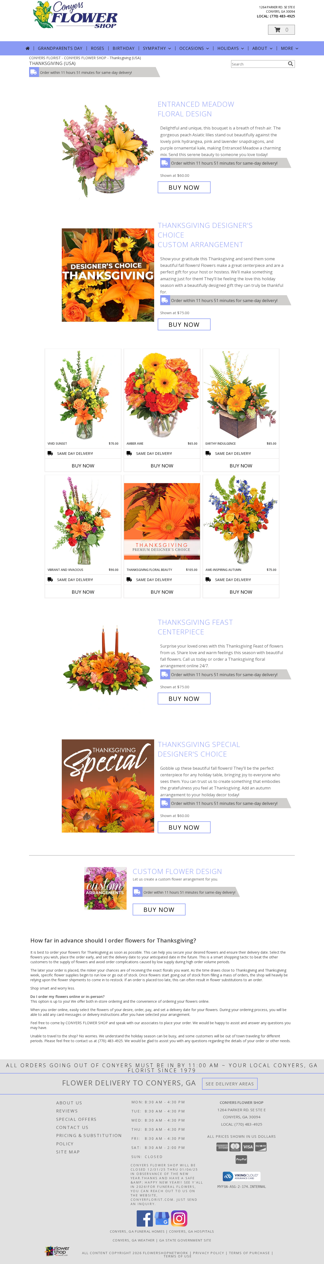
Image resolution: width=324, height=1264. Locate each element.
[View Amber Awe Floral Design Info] (162, 395)
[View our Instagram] (179, 1225)
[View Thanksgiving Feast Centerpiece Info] (108, 660)
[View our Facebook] (145, 1225)
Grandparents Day (60, 48)
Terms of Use (178, 1256)
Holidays (228, 48)
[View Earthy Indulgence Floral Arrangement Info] (241, 395)
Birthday (123, 48)
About (260, 48)
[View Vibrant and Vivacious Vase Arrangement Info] (83, 521)
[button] (281, 30)
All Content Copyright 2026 (112, 1253)
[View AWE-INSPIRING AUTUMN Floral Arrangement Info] (241, 521)
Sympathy (154, 48)
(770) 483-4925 (282, 16)
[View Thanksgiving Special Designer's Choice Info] (108, 785)
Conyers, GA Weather (134, 1240)
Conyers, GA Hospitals (191, 1231)
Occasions (191, 48)
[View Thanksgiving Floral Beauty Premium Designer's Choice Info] (162, 521)
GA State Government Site (185, 1240)
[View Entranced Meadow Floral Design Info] (108, 145)
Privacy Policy (208, 1253)
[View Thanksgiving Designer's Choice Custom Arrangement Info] (108, 274)
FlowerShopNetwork (165, 1253)
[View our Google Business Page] (162, 1225)
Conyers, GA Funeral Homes (137, 1231)
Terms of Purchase (249, 1253)
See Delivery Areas (230, 1084)
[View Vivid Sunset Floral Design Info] (83, 395)
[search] (291, 64)
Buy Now (184, 187)
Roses (97, 48)
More (287, 48)
